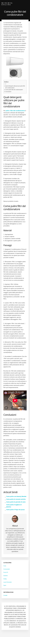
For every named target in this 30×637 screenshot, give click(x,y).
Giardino (5, 575)
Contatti (5, 595)
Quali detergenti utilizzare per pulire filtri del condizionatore (15, 86)
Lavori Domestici (7, 582)
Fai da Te (5, 572)
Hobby (5, 578)
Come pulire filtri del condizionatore (14, 89)
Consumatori (6, 569)
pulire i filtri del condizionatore (15, 110)
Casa (4, 565)
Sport (4, 585)
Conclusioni (8, 91)
